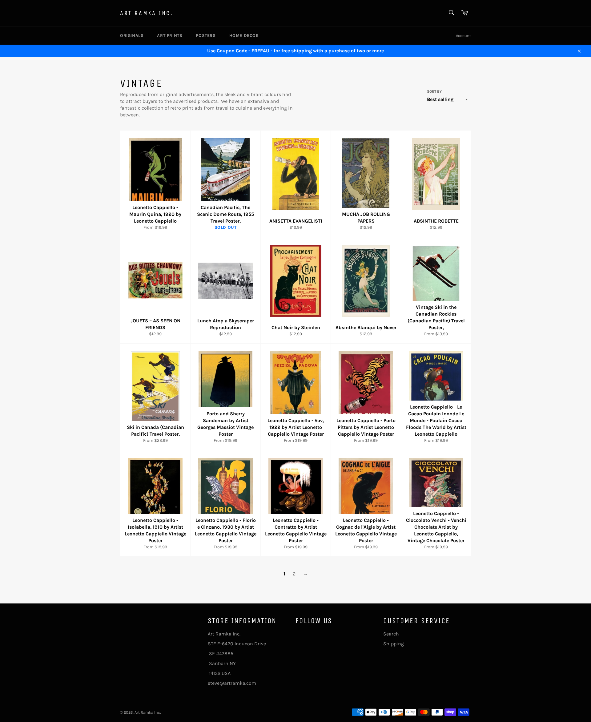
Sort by (434, 91)
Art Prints (169, 35)
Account (463, 35)
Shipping (393, 644)
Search (391, 634)
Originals (131, 35)
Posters (205, 35)
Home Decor (244, 35)
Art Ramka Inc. (146, 13)
